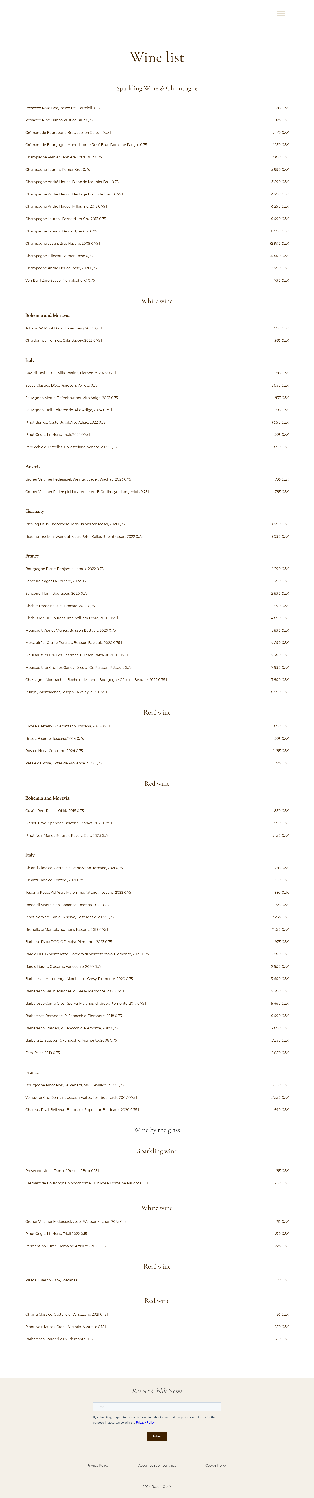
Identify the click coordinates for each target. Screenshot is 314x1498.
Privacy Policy (98, 1465)
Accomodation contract (157, 1465)
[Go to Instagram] (157, 1476)
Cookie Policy (216, 1465)
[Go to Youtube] (168, 1476)
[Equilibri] (40, 13)
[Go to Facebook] (146, 1476)
